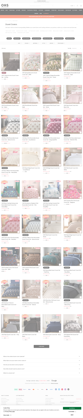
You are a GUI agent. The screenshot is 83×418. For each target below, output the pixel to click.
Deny (72, 414)
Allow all (72, 408)
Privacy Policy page (10, 411)
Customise (71, 411)
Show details (6, 415)
